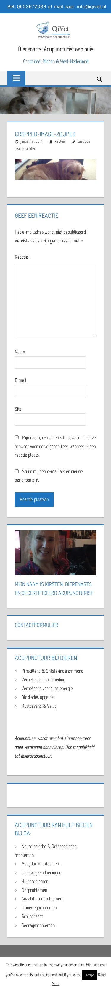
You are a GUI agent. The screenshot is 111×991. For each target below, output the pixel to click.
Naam (20, 352)
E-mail (20, 380)
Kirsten (60, 141)
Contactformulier (36, 625)
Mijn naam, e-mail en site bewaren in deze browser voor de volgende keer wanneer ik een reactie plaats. (55, 446)
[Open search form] (100, 78)
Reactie (23, 257)
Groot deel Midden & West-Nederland (55, 61)
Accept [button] (90, 975)
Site (18, 409)
